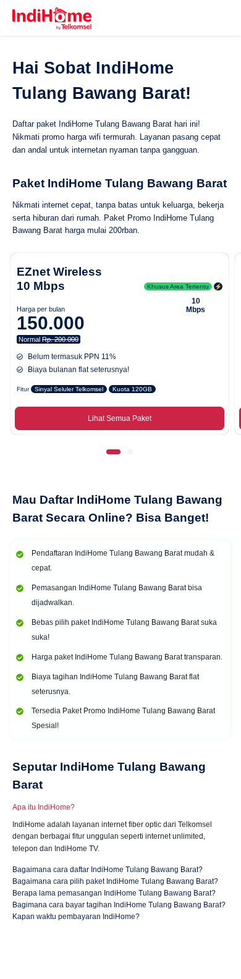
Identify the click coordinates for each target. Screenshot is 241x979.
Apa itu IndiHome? (43, 807)
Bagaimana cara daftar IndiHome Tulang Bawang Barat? (107, 869)
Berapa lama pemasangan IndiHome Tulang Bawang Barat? (114, 893)
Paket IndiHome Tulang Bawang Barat (119, 183)
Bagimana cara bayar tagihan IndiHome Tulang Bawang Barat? (119, 905)
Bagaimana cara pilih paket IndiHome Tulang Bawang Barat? (115, 881)
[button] (113, 451)
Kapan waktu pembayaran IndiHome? (76, 916)
